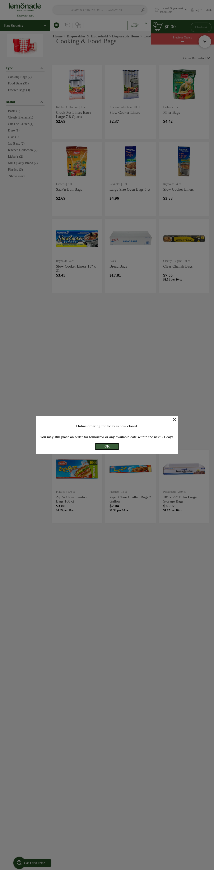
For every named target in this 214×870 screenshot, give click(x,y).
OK (107, 446)
